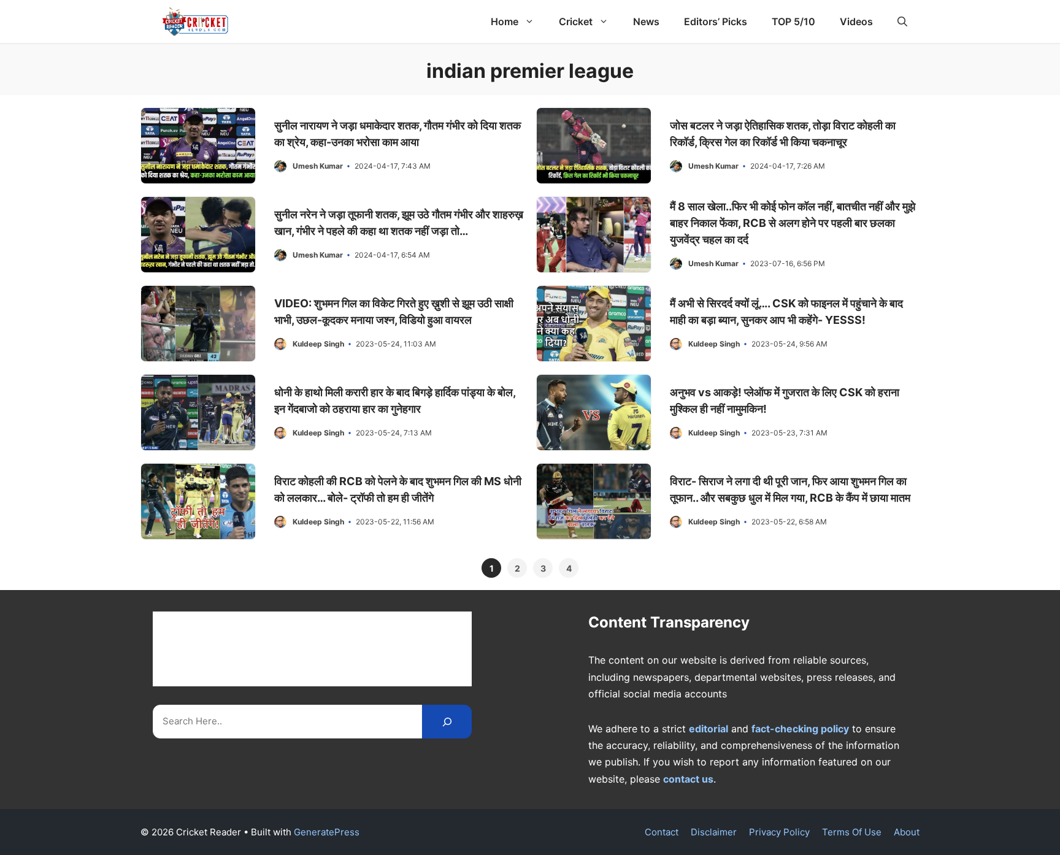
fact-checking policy (800, 729)
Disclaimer (714, 832)
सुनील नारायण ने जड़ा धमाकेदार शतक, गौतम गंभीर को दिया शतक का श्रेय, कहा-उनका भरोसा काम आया (397, 133)
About (907, 832)
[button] (902, 21)
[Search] (447, 721)
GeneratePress (326, 832)
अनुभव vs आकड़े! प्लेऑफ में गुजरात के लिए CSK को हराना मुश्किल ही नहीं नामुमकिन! (784, 400)
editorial (708, 729)
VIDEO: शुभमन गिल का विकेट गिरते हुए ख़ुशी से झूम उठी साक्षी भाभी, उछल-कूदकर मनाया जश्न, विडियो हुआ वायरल (393, 311)
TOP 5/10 (793, 21)
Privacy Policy (779, 832)
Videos (856, 21)
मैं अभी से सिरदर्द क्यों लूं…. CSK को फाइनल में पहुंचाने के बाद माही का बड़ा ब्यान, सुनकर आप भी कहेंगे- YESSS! (786, 311)
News (646, 21)
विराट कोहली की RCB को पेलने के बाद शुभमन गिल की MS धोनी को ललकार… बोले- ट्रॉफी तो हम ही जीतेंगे (397, 489)
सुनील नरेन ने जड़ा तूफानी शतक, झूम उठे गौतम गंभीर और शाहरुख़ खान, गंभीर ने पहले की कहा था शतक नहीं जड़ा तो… (398, 222)
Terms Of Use (851, 832)
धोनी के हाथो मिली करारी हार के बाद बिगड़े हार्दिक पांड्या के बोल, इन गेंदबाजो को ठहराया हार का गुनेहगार (394, 400)
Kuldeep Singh (318, 343)
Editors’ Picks (715, 21)
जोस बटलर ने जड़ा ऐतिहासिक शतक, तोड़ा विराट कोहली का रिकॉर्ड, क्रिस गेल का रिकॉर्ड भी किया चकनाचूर (783, 133)
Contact (661, 832)
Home (504, 21)
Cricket (576, 21)
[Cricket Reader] (195, 21)
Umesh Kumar (318, 166)
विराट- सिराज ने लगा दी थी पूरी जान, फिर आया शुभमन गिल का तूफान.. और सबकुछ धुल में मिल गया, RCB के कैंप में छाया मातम (790, 489)
